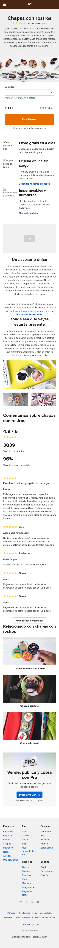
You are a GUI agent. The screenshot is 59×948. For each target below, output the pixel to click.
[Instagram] (32, 902)
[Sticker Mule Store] (21, 902)
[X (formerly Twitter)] (26, 902)
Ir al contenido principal (2, 2)
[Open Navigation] (4, 4)
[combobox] (29, 92)
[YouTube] (38, 902)
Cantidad (9, 86)
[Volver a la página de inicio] (29, 4)
